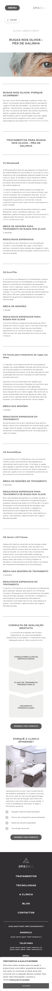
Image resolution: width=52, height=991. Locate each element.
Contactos (26, 912)
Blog (26, 903)
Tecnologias (26, 885)
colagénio (7, 192)
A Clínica (26, 894)
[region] (26, 974)
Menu (12, 7)
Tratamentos (26, 876)
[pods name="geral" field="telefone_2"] (26, 949)
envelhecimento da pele (37, 121)
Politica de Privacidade (19, 980)
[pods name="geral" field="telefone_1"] (26, 947)
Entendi (26, 986)
